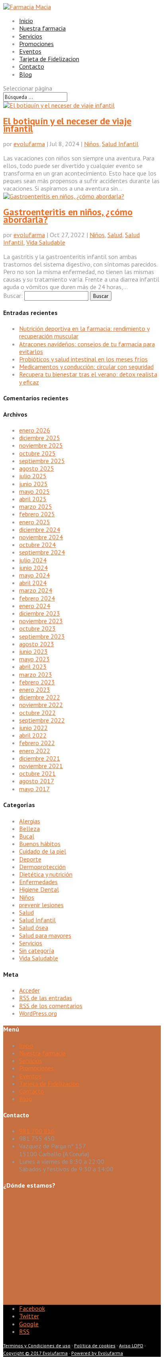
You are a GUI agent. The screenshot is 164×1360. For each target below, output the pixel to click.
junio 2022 (33, 728)
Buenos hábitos (40, 844)
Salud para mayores (45, 935)
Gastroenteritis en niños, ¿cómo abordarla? (68, 216)
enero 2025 (34, 522)
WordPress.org (38, 1013)
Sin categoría (36, 950)
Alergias (29, 821)
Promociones (36, 44)
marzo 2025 (35, 506)
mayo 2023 (34, 659)
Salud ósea (33, 927)
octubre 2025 (37, 453)
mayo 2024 (34, 575)
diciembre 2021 (39, 758)
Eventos (30, 51)
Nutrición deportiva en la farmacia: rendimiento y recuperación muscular (84, 332)
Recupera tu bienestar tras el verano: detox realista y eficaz (88, 378)
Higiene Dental (39, 889)
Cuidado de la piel (42, 851)
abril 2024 (33, 583)
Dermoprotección (42, 867)
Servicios (30, 36)
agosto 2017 (36, 781)
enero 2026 (34, 430)
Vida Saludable (45, 242)
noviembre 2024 (41, 537)
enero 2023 (34, 690)
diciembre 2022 (39, 697)
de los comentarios (50, 1006)
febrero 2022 (37, 743)
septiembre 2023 (42, 636)
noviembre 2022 (41, 705)
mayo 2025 (34, 491)
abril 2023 (33, 666)
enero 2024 (34, 606)
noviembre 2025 (41, 445)
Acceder (29, 990)
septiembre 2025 (42, 461)
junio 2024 (33, 568)
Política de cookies (94, 1345)
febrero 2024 (37, 598)
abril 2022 (33, 735)
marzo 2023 (35, 674)
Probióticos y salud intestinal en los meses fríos (83, 359)
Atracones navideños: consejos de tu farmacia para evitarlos (87, 347)
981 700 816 (37, 1131)
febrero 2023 (37, 682)
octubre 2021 (37, 773)
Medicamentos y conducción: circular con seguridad (86, 367)
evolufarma (29, 144)
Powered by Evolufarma (97, 1353)
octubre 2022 (37, 713)
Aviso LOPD (131, 1345)
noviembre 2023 (41, 621)
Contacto (31, 66)
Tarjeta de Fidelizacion (49, 59)
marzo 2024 (35, 590)
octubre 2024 (37, 545)
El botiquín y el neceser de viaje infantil (67, 125)
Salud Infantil (120, 144)
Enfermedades (38, 882)
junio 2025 (33, 484)
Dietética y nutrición (45, 874)
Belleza (29, 829)
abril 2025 (33, 499)
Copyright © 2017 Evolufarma (35, 1353)
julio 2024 (33, 560)
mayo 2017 (34, 789)
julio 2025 (33, 476)
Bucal (26, 836)
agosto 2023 (36, 644)
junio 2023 (33, 651)
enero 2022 (34, 751)
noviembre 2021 (41, 766)
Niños (91, 144)
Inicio (26, 21)
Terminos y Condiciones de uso (36, 1345)
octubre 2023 (37, 628)
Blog (25, 74)
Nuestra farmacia (42, 28)
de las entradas (45, 998)
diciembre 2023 (39, 613)
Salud (114, 235)
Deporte (30, 859)
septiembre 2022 (42, 720)
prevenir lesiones (41, 905)
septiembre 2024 (42, 552)
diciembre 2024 (39, 529)
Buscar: (13, 295)
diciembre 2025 (39, 438)
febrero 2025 (37, 514)
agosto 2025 (36, 468)
